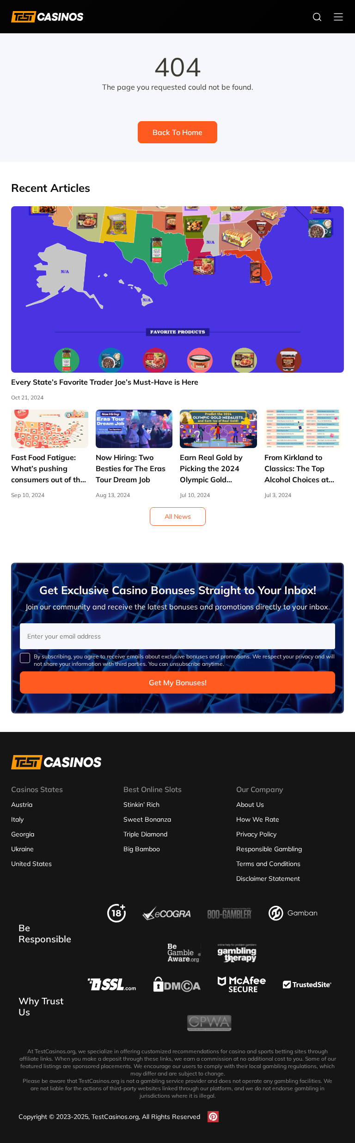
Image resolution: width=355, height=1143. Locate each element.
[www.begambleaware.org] (184, 959)
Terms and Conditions (268, 864)
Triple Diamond (145, 834)
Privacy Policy (256, 834)
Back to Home (177, 132)
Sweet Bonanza (147, 819)
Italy (17, 819)
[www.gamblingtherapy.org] (237, 959)
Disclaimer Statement (268, 878)
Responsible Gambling (269, 849)
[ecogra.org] (166, 917)
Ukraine (22, 849)
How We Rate (257, 819)
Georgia (22, 834)
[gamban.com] (293, 917)
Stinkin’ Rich (141, 804)
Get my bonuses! (178, 682)
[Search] (317, 16)
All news (178, 516)
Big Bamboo (141, 849)
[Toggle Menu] (338, 16)
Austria (21, 804)
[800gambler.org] (230, 921)
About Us (250, 804)
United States (31, 864)
